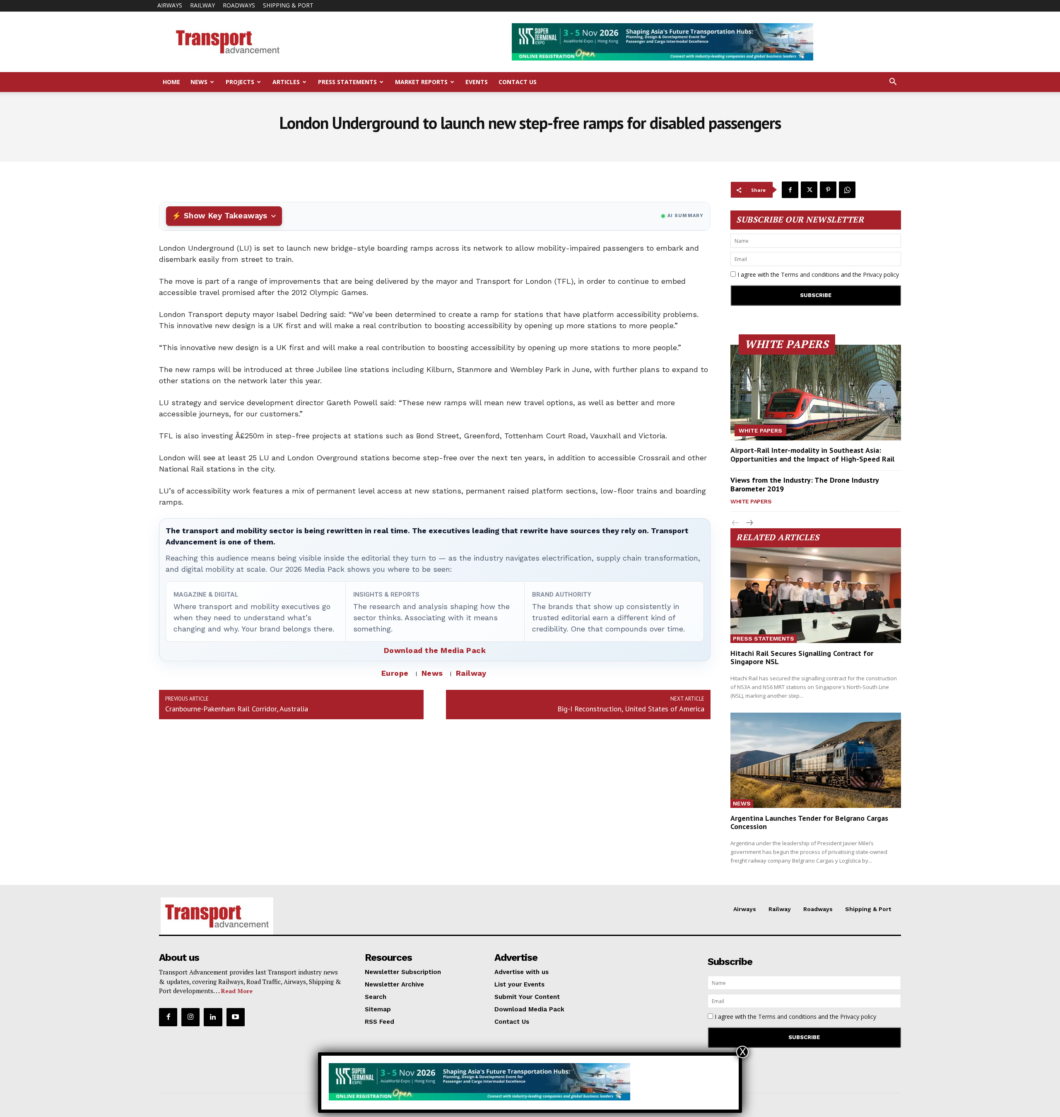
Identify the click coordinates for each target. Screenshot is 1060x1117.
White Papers (760, 430)
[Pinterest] (828, 189)
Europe (395, 673)
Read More (237, 991)
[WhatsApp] (847, 189)
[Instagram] (190, 1017)
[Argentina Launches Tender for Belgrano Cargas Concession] (815, 760)
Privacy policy (881, 274)
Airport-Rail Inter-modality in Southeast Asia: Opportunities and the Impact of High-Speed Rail (812, 454)
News (198, 82)
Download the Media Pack (435, 650)
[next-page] (749, 523)
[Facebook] (790, 189)
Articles (286, 82)
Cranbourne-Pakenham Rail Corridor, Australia (236, 708)
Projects (240, 82)
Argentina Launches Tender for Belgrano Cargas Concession (809, 822)
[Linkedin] (213, 1017)
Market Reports (421, 82)
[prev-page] (735, 523)
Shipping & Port (288, 5)
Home (171, 82)
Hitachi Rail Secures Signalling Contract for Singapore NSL (801, 657)
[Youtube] (235, 1017)
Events (476, 82)
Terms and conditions (810, 274)
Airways (169, 5)
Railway (202, 5)
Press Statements (347, 82)
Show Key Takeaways (225, 215)
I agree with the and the (817, 274)
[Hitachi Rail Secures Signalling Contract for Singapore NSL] (815, 595)
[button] (893, 83)
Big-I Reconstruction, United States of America (630, 708)
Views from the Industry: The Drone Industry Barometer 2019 (804, 484)
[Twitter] (809, 189)
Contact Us (518, 82)
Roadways (239, 5)
